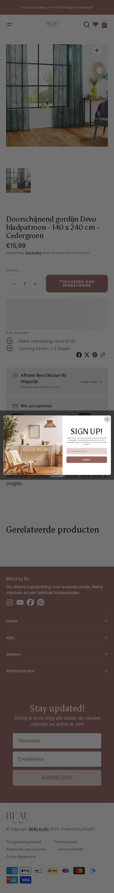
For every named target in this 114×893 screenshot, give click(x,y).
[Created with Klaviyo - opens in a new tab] (57, 476)
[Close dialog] (107, 419)
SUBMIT (87, 459)
